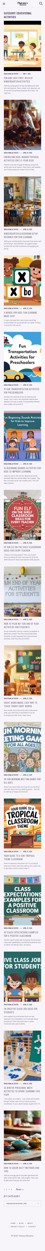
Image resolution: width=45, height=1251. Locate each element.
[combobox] (22, 1203)
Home (13, 1223)
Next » (20, 1189)
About (30, 1223)
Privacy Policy (18, 1226)
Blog (21, 1223)
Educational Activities (11, 74)
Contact (32, 1226)
